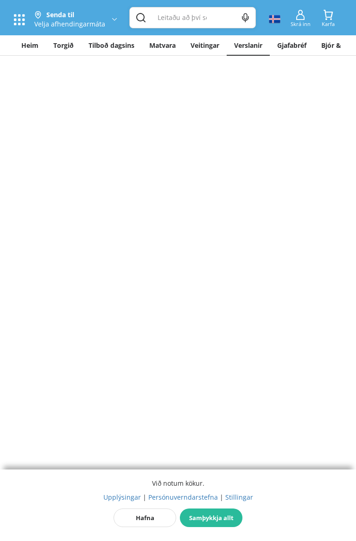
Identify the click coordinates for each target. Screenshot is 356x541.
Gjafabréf (291, 45)
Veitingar (205, 45)
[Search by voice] (245, 17)
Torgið (63, 45)
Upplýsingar (122, 497)
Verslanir (248, 45)
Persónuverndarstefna (183, 497)
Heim (29, 45)
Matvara (162, 45)
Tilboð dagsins (111, 45)
